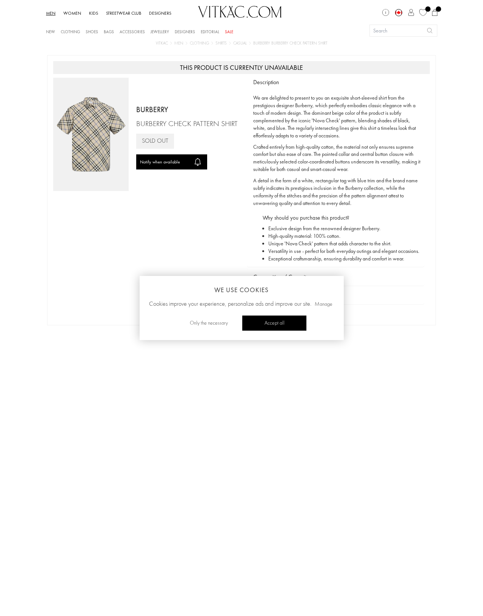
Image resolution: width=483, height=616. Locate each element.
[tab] (336, 82)
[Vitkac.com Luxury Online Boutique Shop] (240, 11)
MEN (50, 13)
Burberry (152, 109)
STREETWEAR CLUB (123, 13)
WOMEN (72, 13)
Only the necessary (209, 323)
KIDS (93, 13)
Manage (323, 304)
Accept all (275, 323)
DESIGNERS (160, 13)
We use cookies (241, 290)
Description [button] (266, 82)
